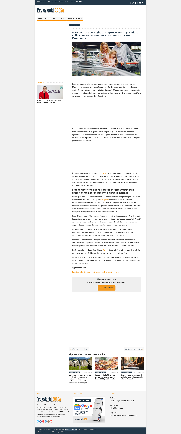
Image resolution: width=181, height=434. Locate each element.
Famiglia (71, 18)
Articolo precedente (80, 349)
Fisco (55, 18)
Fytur (63, 432)
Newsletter (72, 2)
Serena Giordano (87, 25)
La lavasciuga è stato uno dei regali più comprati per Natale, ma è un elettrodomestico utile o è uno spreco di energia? (80, 379)
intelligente (104, 200)
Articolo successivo (133, 349)
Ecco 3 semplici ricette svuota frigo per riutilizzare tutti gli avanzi (95, 272)
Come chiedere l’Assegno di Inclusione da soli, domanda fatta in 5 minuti (132, 377)
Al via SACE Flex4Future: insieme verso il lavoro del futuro (49, 102)
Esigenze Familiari (78, 23)
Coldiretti (102, 173)
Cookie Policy (92, 429)
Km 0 (104, 250)
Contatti (47, 2)
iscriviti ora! (106, 288)
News (40, 18)
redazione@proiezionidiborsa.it (122, 401)
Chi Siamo (40, 2)
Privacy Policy (83, 429)
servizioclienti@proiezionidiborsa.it (123, 415)
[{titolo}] (130, 3)
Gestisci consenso (71, 429)
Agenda (79, 18)
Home (70, 23)
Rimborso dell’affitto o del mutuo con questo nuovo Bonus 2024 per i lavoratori (105, 377)
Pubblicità (64, 2)
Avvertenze (55, 2)
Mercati (48, 18)
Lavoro (62, 18)
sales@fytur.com (116, 408)
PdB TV (79, 2)
